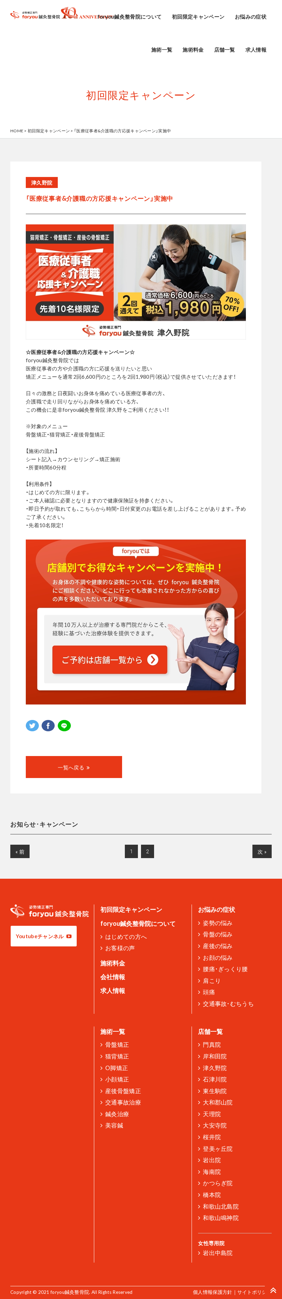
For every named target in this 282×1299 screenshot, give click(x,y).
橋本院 (212, 1194)
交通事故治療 (123, 1102)
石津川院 (215, 1079)
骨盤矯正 (117, 1044)
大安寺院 (215, 1125)
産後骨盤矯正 (123, 1091)
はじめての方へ (126, 936)
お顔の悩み (217, 957)
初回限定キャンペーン (131, 909)
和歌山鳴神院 (221, 1217)
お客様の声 (120, 948)
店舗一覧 (210, 1031)
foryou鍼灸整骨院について (138, 923)
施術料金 (112, 963)
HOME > (19, 130)
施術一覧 (112, 1031)
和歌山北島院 (221, 1206)
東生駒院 (215, 1091)
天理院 (212, 1114)
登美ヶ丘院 (217, 1148)
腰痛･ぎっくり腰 (225, 969)
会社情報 (112, 976)
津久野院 (215, 1068)
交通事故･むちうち (228, 1003)
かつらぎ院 (217, 1183)
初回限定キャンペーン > (51, 130)
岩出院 (212, 1160)
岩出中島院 (217, 1252)
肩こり (212, 980)
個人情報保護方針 (212, 1292)
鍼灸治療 (117, 1114)
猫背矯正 (117, 1056)
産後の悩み (217, 946)
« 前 (19, 851)
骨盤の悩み (217, 934)
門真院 (212, 1044)
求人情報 (112, 990)
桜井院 (212, 1137)
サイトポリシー (254, 1292)
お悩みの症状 (216, 909)
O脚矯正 (116, 1068)
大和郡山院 (217, 1102)
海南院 (212, 1171)
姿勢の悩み (217, 922)
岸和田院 (215, 1056)
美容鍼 (114, 1125)
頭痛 (209, 992)
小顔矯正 (117, 1079)
